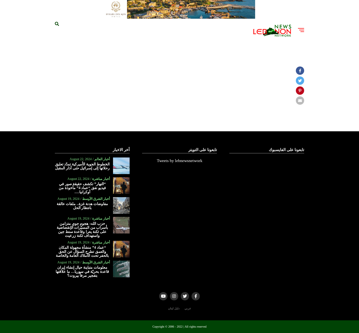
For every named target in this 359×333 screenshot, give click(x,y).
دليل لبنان (174, 308)
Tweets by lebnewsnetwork (179, 160)
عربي (187, 308)
